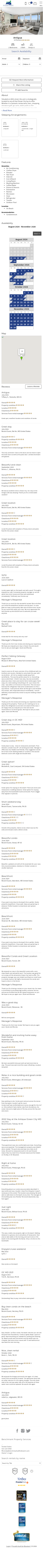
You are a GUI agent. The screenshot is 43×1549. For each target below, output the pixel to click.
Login (8, 1546)
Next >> (37, 234)
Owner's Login (7, 1453)
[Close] (22, 351)
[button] (21, 358)
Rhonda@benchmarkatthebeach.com (15, 1451)
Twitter (28, 1431)
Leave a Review (33, 386)
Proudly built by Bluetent (21, 1546)
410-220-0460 (7, 1449)
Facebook (17, 1431)
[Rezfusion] (31, 1471)
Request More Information (22, 80)
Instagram (23, 1431)
